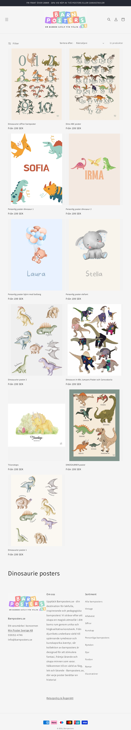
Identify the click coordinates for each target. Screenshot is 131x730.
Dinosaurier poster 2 (17, 379)
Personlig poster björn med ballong (24, 294)
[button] (6, 19)
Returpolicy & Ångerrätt (59, 698)
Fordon (89, 659)
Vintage (89, 608)
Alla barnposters (94, 601)
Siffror (88, 623)
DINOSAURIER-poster (75, 465)
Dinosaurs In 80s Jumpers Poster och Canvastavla (89, 379)
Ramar (88, 666)
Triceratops (13, 465)
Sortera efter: (66, 43)
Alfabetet (90, 616)
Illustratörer (91, 673)
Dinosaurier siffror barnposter (22, 124)
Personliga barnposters (97, 637)
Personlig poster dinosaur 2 (78, 209)
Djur (87, 652)
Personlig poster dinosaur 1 (21, 209)
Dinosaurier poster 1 (17, 550)
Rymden (89, 644)
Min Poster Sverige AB (20, 630)
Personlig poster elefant (77, 294)
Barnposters (69, 728)
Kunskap (89, 630)
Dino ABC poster (73, 124)
